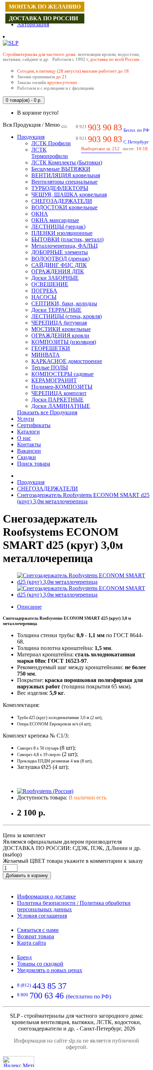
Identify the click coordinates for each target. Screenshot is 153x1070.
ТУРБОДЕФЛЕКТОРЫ (59, 188)
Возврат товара (35, 936)
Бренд (24, 957)
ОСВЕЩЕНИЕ (49, 284)
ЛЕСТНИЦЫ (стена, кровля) (66, 316)
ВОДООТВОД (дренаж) (60, 259)
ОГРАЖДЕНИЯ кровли (60, 335)
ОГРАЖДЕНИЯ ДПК (57, 271)
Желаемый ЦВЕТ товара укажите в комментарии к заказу (73, 861)
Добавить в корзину (27, 875)
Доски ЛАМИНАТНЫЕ (60, 406)
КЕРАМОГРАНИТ (54, 380)
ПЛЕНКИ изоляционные (62, 233)
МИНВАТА (45, 355)
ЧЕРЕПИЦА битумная (59, 323)
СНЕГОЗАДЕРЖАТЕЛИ (61, 201)
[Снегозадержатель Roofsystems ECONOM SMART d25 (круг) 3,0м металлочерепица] (83, 582)
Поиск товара (33, 464)
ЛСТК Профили (51, 143)
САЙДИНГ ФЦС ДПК (59, 265)
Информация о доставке (46, 896)
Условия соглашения (42, 916)
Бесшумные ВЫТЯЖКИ (60, 169)
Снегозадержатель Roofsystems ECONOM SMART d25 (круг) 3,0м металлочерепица (83, 498)
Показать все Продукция (47, 412)
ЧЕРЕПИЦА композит (58, 393)
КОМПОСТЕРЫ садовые (62, 374)
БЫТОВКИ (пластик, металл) (67, 239)
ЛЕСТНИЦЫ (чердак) (58, 227)
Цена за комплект (24, 835)
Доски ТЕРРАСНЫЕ (56, 310)
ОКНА (39, 214)
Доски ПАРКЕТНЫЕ (57, 400)
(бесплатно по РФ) (64, 996)
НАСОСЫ (44, 297)
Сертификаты (34, 425)
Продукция (30, 137)
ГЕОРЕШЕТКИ (50, 348)
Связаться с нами (38, 930)
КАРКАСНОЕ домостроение (66, 361)
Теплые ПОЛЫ (49, 367)
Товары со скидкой (40, 964)
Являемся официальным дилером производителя (62, 842)
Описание (29, 607)
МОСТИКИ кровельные (61, 329)
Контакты (29, 444)
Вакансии (29, 451)
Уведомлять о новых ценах (49, 970)
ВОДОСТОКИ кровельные (64, 207)
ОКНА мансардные (55, 220)
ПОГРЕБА (44, 291)
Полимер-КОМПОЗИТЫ (62, 387)
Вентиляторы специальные (64, 182)
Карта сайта (31, 943)
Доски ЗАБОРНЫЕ (55, 278)
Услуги (25, 419)
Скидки (26, 457)
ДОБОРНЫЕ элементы (59, 252)
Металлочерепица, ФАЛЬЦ (64, 246)
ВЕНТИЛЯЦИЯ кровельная (65, 175)
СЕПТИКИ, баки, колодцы (64, 303)
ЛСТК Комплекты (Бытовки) (66, 162)
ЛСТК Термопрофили (49, 153)
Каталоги (28, 432)
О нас (24, 438)
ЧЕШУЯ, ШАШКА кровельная (69, 195)
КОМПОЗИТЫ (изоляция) (63, 342)
